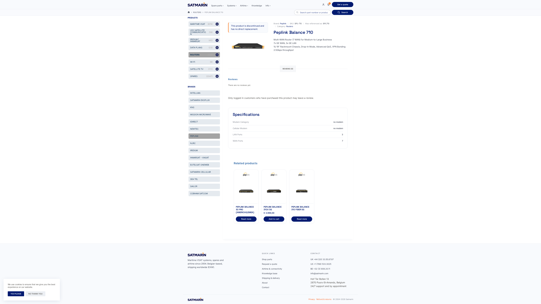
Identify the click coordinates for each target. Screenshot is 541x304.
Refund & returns (323, 299)
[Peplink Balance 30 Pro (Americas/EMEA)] (246, 191)
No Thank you (35, 294)
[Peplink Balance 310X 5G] (274, 191)
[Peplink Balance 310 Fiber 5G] (301, 191)
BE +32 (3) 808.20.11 (320, 269)
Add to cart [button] (274, 219)
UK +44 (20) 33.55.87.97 (322, 259)
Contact (265, 287)
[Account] (323, 4)
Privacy (312, 299)
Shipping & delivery (271, 278)
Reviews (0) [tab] (288, 69)
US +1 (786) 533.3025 (321, 264)
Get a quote (342, 4)
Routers (289, 26)
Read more (246, 219)
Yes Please (16, 294)
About (265, 282)
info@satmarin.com (319, 273)
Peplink (283, 23)
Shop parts (267, 259)
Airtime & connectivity (272, 269)
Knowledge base (269, 273)
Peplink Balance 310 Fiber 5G (300, 208)
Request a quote (269, 264)
